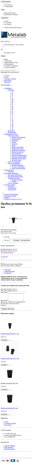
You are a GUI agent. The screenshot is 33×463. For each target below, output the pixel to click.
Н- (12, 109)
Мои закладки (8, 447)
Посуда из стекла (13, 135)
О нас (6, 77)
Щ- (13, 126)
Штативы (11, 171)
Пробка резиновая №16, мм (9, 383)
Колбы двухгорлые (18, 147)
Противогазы (12, 188)
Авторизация (8, 6)
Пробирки (15, 140)
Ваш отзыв (4, 300)
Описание (7, 269)
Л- (12, 106)
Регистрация (8, 5)
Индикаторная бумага (15, 175)
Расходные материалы (11, 173)
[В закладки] (3, 258)
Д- (12, 98)
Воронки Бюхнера (17, 165)
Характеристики (9, 271)
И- (12, 101)
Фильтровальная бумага (15, 176)
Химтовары (8, 88)
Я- (12, 129)
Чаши (13, 145)
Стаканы (14, 144)
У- (12, 119)
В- (12, 94)
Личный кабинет (9, 445)
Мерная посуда (16, 139)
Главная (6, 75)
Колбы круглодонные (18, 150)
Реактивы (11, 90)
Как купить (8, 80)
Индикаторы (12, 132)
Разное (14, 142)
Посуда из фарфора (14, 163)
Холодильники (16, 153)
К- (12, 104)
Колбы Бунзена (16, 160)
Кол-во (6, 240)
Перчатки (11, 186)
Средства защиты (9, 184)
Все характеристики (7, 252)
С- (12, 116)
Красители (11, 130)
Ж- (12, 99)
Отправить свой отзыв (7, 309)
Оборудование (8, 170)
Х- (12, 122)
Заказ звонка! (14, 44)
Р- (12, 114)
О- (12, 111)
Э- (12, 127)
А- (12, 91)
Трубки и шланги (17, 180)
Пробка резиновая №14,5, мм (10, 358)
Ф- (12, 121)
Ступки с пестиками (18, 166)
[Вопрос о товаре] (1, 258)
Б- (12, 93)
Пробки (14, 181)
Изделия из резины (14, 178)
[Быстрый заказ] (9, 340)
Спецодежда (12, 189)
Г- (12, 96)
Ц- (12, 124)
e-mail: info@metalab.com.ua (12, 27)
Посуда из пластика (14, 162)
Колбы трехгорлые (17, 152)
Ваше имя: (4, 292)
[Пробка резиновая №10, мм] (13, 226)
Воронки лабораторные (19, 155)
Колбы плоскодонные (18, 137)
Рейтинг (3, 305)
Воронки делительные (19, 158)
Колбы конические (17, 148)
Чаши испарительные (18, 168)
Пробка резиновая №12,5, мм (10, 333)
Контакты (7, 82)
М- (12, 108)
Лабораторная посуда (11, 134)
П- (12, 112)
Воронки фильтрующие (19, 157)
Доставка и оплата (10, 78)
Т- (12, 117)
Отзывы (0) (7, 273)
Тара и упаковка (13, 183)
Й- (12, 103)
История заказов (9, 449)
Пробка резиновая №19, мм (9, 408)
